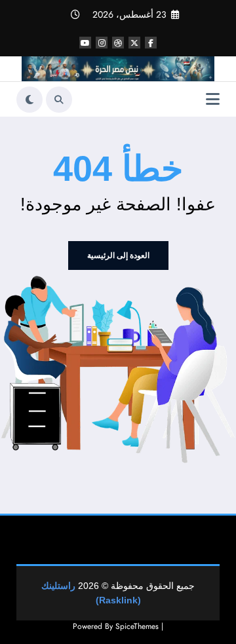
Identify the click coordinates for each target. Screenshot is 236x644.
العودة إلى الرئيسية (118, 255)
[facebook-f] (151, 42)
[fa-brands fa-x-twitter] (134, 42)
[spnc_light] (29, 99)
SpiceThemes (137, 626)
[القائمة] (212, 99)
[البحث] (59, 99)
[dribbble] (118, 42)
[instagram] (102, 42)
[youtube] (85, 42)
